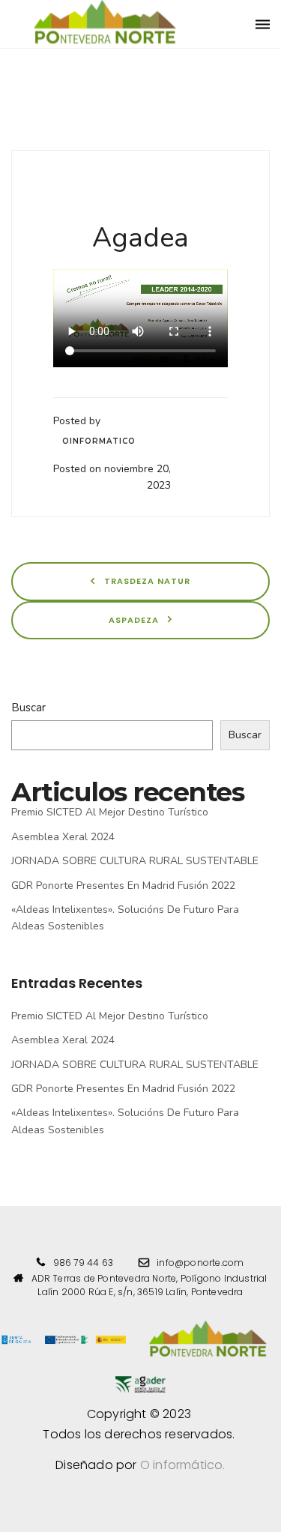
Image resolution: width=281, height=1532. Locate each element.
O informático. (183, 1465)
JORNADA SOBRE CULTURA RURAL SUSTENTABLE (135, 861)
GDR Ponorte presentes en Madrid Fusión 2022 (123, 885)
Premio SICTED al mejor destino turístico (109, 812)
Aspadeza (135, 620)
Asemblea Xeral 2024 (63, 837)
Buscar (28, 707)
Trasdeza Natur (145, 581)
